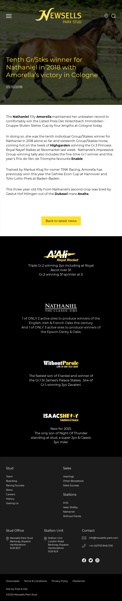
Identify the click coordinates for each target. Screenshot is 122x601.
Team (9, 476)
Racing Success (15, 485)
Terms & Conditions (35, 581)
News (9, 489)
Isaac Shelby (70, 507)
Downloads (12, 581)
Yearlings (68, 476)
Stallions (69, 494)
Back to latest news (61, 221)
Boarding (11, 480)
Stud (10, 468)
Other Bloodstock (73, 480)
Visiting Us (106, 16)
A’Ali (65, 502)
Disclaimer (79, 581)
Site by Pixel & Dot (16, 588)
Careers (10, 494)
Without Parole (72, 516)
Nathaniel (69, 511)
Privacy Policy (60, 581)
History (10, 498)
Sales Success (71, 485)
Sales (67, 468)
